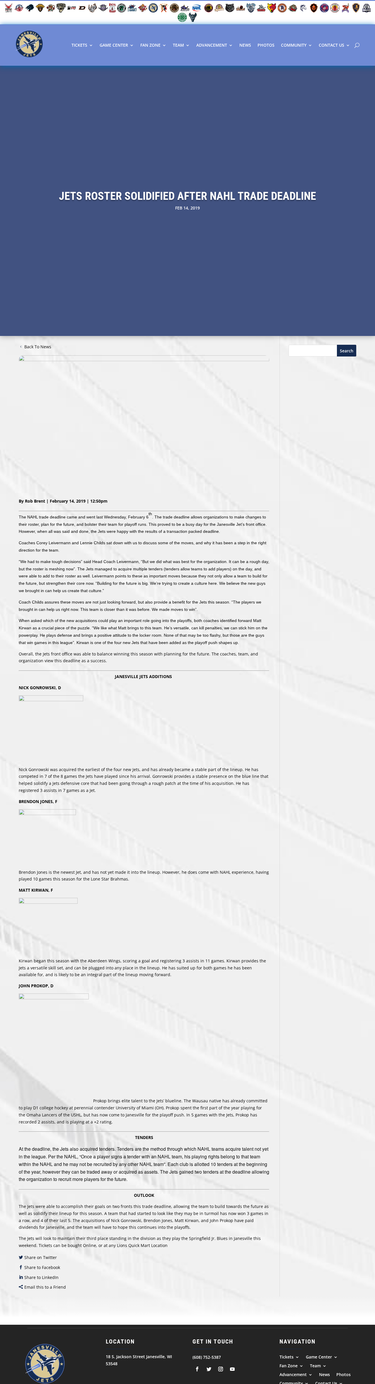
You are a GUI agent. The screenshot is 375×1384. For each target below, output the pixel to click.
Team (178, 45)
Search (346, 351)
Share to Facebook (42, 1267)
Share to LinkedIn (41, 1277)
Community (293, 45)
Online (89, 1245)
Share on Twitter (40, 1257)
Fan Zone (150, 45)
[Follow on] (197, 1369)
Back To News (37, 346)
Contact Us (331, 45)
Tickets (79, 45)
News (245, 45)
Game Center (114, 45)
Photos (266, 45)
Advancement (211, 45)
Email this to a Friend (45, 1287)
